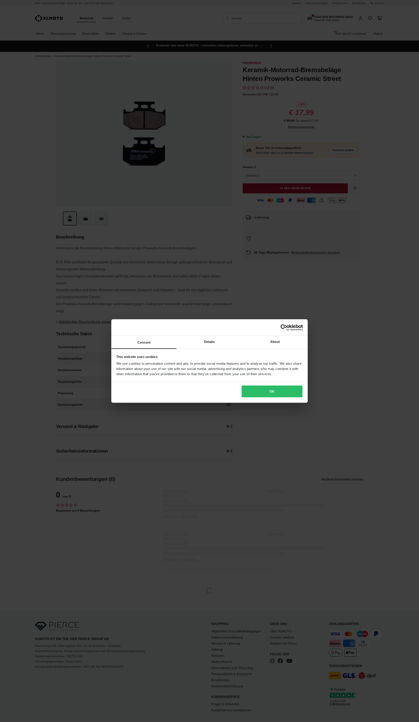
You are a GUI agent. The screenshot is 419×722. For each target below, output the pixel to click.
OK (272, 391)
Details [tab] (209, 342)
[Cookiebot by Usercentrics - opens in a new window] (284, 327)
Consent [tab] (144, 342)
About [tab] (275, 342)
